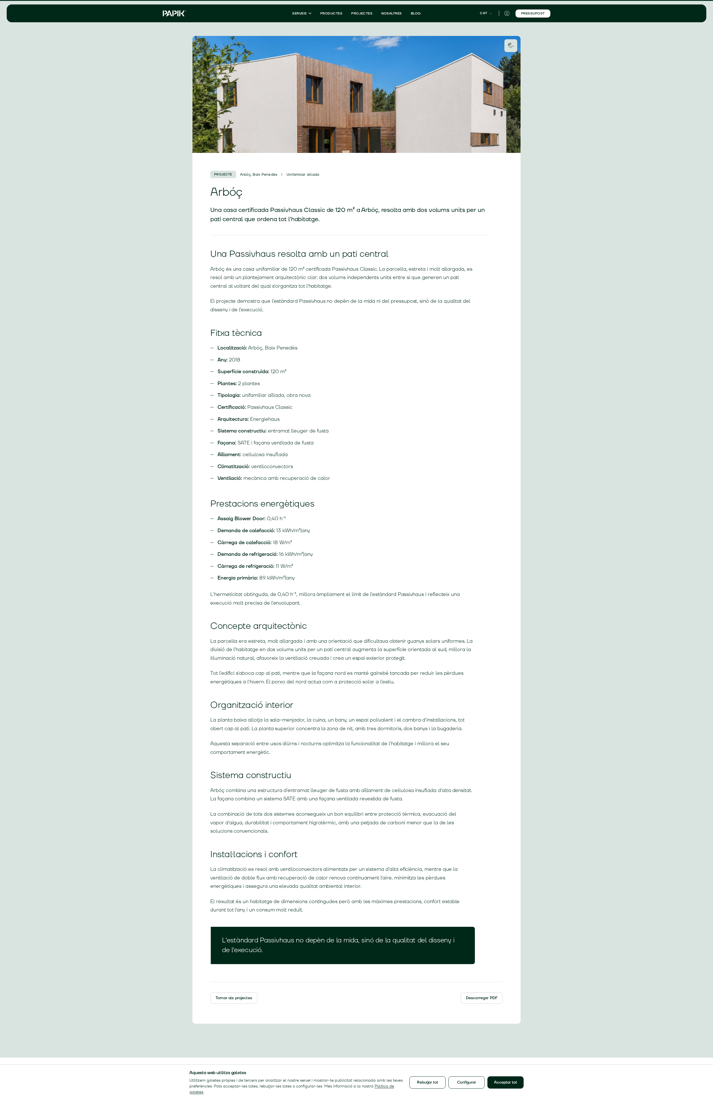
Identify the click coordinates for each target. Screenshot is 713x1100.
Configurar (466, 1082)
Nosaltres (391, 13)
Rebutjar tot (427, 1082)
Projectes (361, 13)
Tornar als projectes (234, 998)
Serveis (299, 13)
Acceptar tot (505, 1082)
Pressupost (533, 13)
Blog (416, 13)
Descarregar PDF (481, 998)
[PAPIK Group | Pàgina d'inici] (174, 13)
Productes (331, 13)
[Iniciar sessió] (507, 13)
